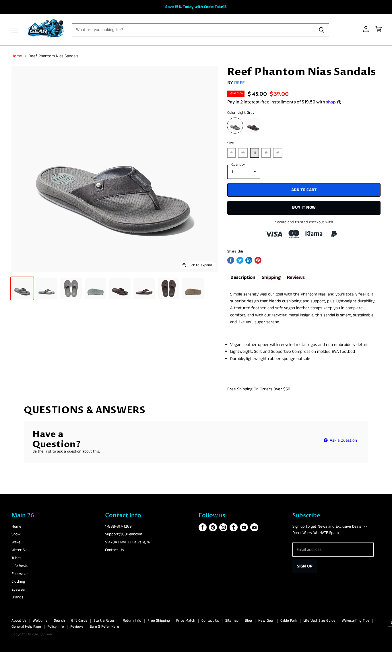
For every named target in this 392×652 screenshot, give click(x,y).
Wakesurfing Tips (355, 620)
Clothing (18, 581)
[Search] (321, 29)
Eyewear (18, 589)
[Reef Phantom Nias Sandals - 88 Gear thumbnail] (22, 288)
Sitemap (231, 620)
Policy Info (55, 626)
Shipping (271, 277)
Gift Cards (79, 620)
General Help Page (26, 626)
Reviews (296, 277)
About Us (18, 620)
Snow (16, 534)
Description (242, 277)
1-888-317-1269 (118, 526)
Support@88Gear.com (123, 534)
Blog (248, 620)
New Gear (266, 620)
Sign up (305, 566)
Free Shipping (159, 620)
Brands (17, 597)
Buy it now (304, 207)
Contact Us (114, 550)
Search (59, 620)
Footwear (19, 574)
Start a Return (105, 620)
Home (16, 56)
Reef (239, 83)
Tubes (16, 558)
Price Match (185, 620)
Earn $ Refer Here (104, 626)
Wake (15, 542)
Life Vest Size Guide (319, 620)
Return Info (132, 620)
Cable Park (288, 620)
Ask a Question (343, 440)
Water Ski (19, 550)
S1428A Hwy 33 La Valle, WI (128, 542)
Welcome (40, 620)
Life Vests (19, 566)
